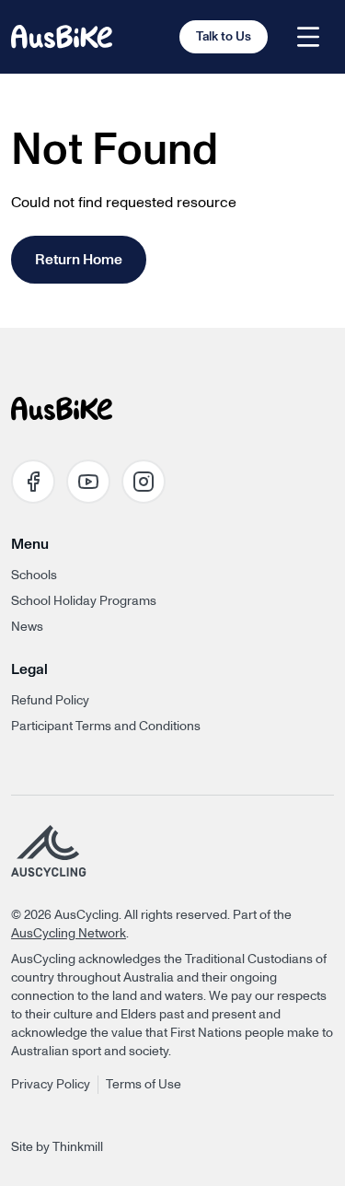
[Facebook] (33, 481)
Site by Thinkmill (57, 1147)
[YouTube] (88, 481)
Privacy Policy (50, 1084)
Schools (34, 575)
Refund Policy (50, 700)
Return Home (78, 259)
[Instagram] (143, 481)
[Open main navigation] (308, 37)
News (27, 627)
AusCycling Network (68, 933)
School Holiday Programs (83, 601)
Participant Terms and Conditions (106, 726)
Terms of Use (143, 1084)
